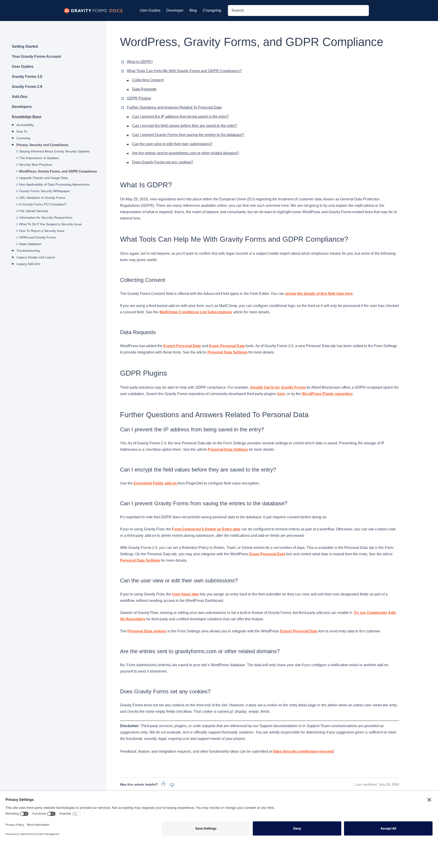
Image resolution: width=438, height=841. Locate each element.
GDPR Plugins (139, 98)
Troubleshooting (28, 250)
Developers (22, 107)
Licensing (23, 138)
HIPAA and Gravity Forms (37, 237)
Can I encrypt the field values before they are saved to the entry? (184, 126)
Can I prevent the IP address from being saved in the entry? (180, 116)
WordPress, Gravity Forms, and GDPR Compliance (58, 171)
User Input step (185, 594)
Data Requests (144, 89)
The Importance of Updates (39, 158)
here (281, 394)
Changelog (212, 10)
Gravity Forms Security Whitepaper (44, 191)
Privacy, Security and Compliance (42, 145)
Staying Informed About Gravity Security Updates (54, 151)
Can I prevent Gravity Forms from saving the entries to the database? (188, 135)
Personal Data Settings (227, 352)
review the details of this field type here (319, 294)
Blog (193, 10)
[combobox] (298, 10)
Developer (174, 10)
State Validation (30, 244)
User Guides (150, 10)
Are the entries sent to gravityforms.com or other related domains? (185, 153)
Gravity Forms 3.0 (27, 77)
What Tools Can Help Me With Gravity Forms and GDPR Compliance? (184, 71)
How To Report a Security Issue (42, 231)
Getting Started (25, 46)
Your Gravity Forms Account (36, 56)
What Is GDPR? (140, 62)
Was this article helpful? (139, 784)
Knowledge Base (26, 117)
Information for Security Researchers (45, 217)
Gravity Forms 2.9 (27, 87)
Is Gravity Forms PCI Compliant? (43, 204)
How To (21, 131)
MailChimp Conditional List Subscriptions (195, 312)
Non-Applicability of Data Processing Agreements (54, 184)
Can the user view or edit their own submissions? (172, 144)
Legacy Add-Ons (28, 264)
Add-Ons (19, 97)
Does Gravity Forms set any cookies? (162, 162)
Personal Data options (146, 631)
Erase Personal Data (227, 346)
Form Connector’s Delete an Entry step (206, 529)
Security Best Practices (35, 164)
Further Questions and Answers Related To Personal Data (174, 107)
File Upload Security (33, 211)
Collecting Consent (148, 80)
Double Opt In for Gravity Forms (278, 387)
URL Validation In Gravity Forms (42, 197)
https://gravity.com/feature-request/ (303, 751)
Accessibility (25, 125)
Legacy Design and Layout (35, 257)
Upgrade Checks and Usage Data (43, 178)
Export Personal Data (182, 346)
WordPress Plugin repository (327, 394)
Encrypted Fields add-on (156, 483)
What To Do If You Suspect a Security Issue (50, 224)
